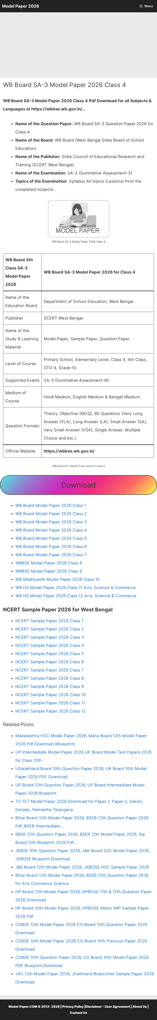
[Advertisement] (78, 45)
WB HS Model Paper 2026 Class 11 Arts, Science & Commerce (75, 587)
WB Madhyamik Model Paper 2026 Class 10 (57, 579)
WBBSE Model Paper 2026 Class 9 (48, 571)
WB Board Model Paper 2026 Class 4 (51, 530)
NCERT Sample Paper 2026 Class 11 (50, 702)
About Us (139, 1007)
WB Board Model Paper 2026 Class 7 (50, 554)
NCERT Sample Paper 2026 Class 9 (49, 686)
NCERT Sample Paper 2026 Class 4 (49, 645)
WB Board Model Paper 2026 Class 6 (51, 546)
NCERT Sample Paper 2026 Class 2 (49, 629)
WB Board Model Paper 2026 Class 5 (51, 538)
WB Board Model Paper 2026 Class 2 (51, 513)
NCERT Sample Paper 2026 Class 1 (49, 620)
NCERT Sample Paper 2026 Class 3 (49, 637)
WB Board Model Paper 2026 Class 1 (50, 505)
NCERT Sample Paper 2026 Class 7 (49, 670)
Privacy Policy (73, 1007)
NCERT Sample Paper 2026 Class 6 (49, 661)
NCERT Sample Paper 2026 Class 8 (49, 678)
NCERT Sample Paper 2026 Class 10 (50, 694)
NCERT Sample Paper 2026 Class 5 (49, 653)
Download (78, 484)
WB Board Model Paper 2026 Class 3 (51, 521)
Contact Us (78, 1013)
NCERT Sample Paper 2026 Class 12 (50, 711)
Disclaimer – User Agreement (107, 1007)
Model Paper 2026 (20, 6)
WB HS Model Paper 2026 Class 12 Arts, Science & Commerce (75, 595)
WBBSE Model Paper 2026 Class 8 (48, 562)
